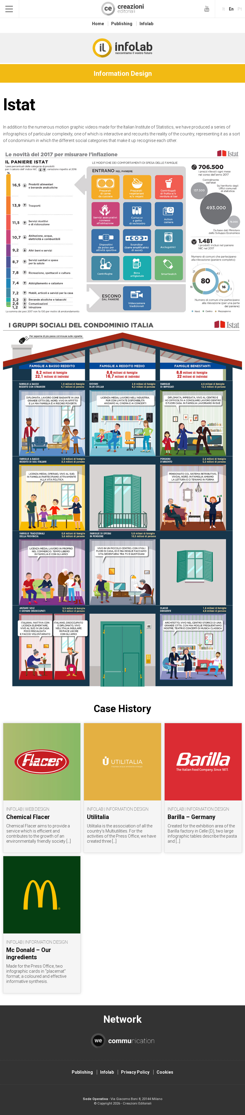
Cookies (165, 1072)
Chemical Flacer (28, 817)
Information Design (123, 73)
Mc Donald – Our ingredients (28, 954)
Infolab (146, 23)
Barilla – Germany (191, 817)
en (231, 9)
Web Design (37, 809)
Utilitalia (98, 817)
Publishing (121, 23)
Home (98, 23)
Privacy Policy (135, 1072)
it (223, 9)
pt (240, 9)
